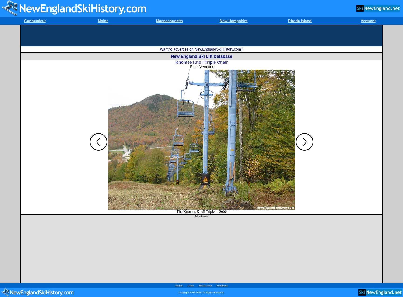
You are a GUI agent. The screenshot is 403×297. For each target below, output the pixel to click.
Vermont (368, 21)
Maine (103, 21)
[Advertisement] (201, 35)
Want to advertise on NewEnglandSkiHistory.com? (201, 49)
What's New (205, 285)
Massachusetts (169, 21)
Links (191, 285)
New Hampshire (234, 21)
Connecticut (35, 21)
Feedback (222, 285)
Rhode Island (300, 21)
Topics (179, 285)
